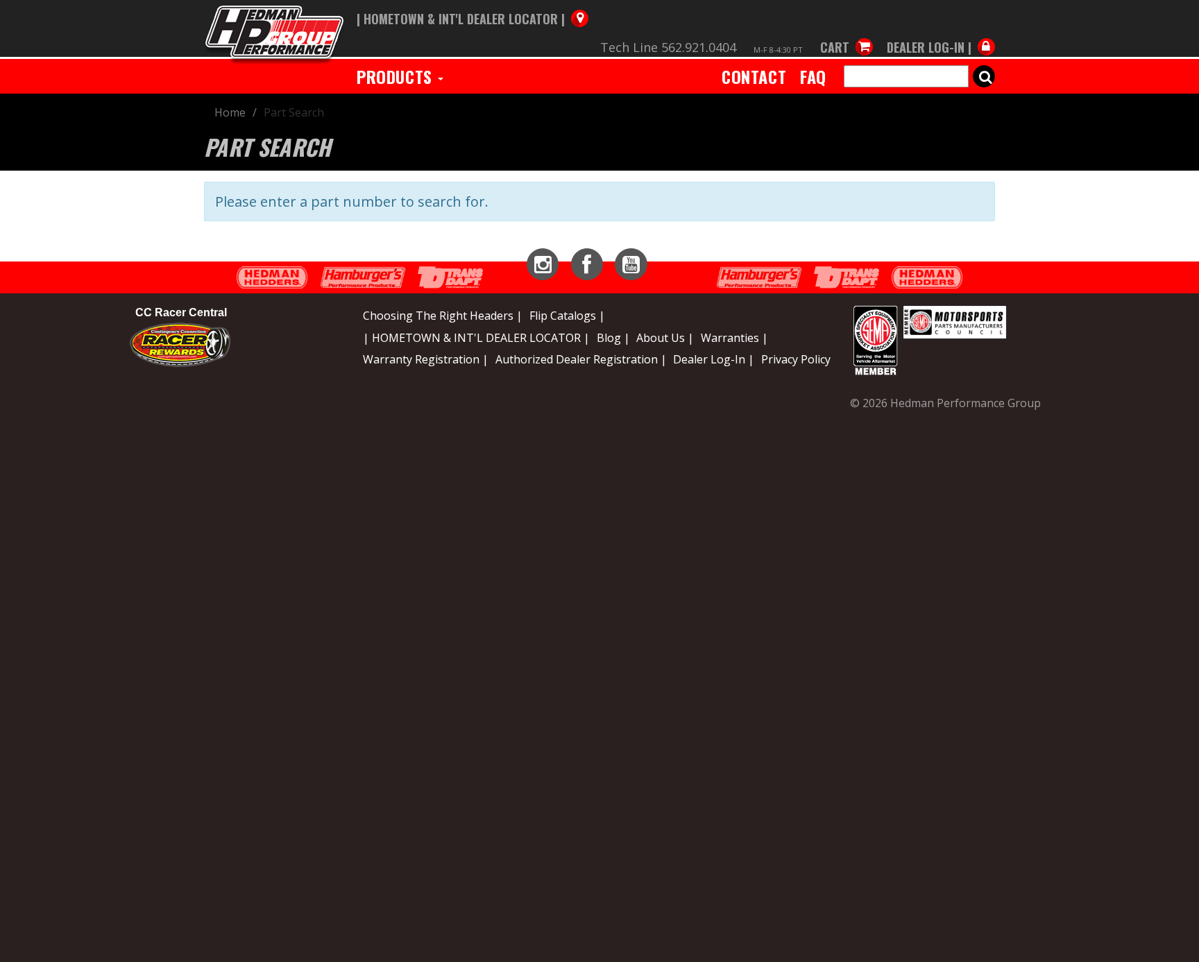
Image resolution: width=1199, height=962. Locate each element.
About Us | (665, 337)
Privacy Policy (796, 359)
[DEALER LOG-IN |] (937, 33)
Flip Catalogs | (567, 315)
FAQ (813, 76)
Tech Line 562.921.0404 (668, 47)
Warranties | (734, 337)
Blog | (613, 337)
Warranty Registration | (425, 359)
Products (396, 76)
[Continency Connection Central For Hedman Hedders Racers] (180, 343)
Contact (754, 76)
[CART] (846, 33)
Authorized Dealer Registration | (581, 359)
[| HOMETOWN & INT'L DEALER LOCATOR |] (472, 5)
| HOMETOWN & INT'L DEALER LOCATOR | (476, 337)
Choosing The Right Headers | (442, 315)
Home (230, 112)
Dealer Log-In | (713, 359)
